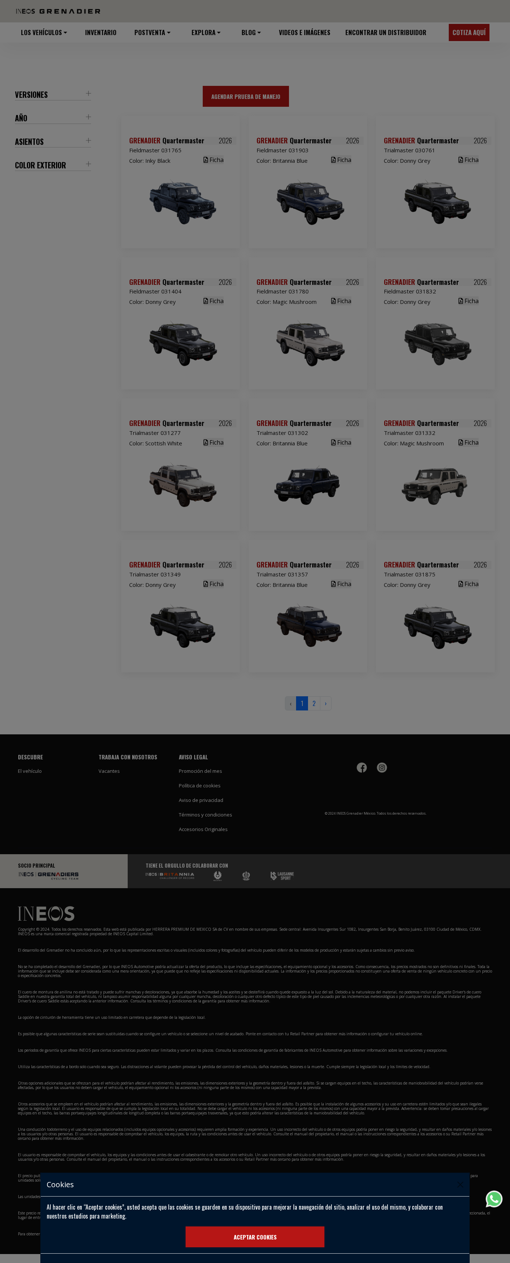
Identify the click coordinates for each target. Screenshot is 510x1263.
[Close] (460, 1185)
